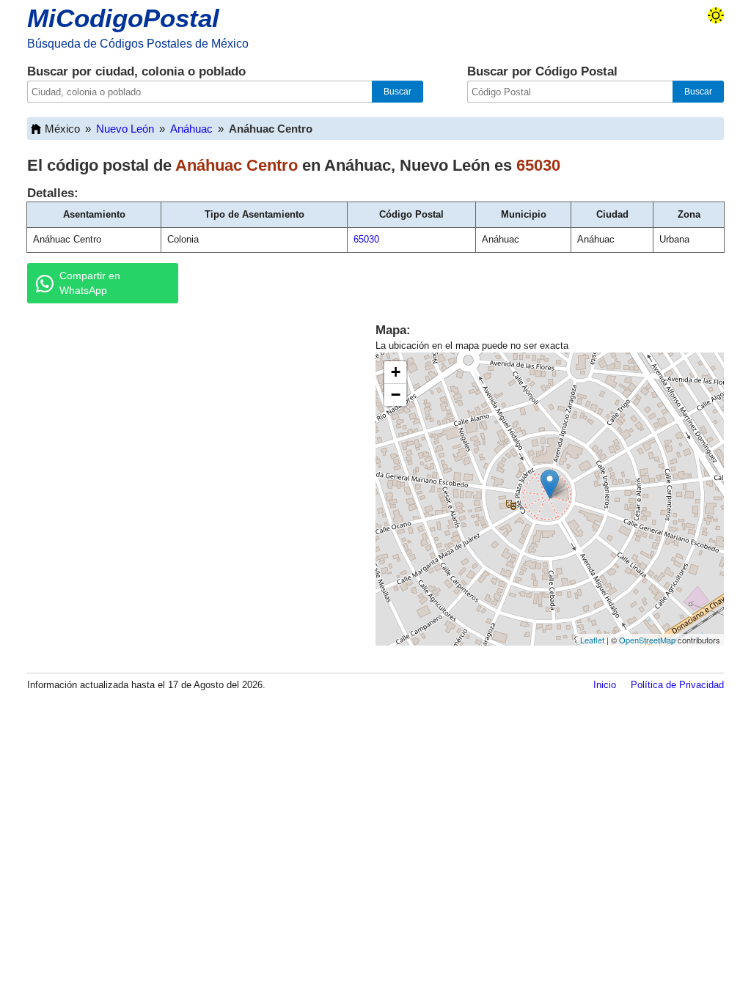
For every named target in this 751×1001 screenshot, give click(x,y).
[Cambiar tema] (716, 15)
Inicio (604, 684)
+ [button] (395, 372)
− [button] (395, 394)
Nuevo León (125, 128)
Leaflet (592, 640)
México (62, 128)
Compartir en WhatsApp (89, 283)
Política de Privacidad (677, 684)
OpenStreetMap (647, 640)
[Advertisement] (184, 428)
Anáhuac (191, 128)
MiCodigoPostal (123, 18)
